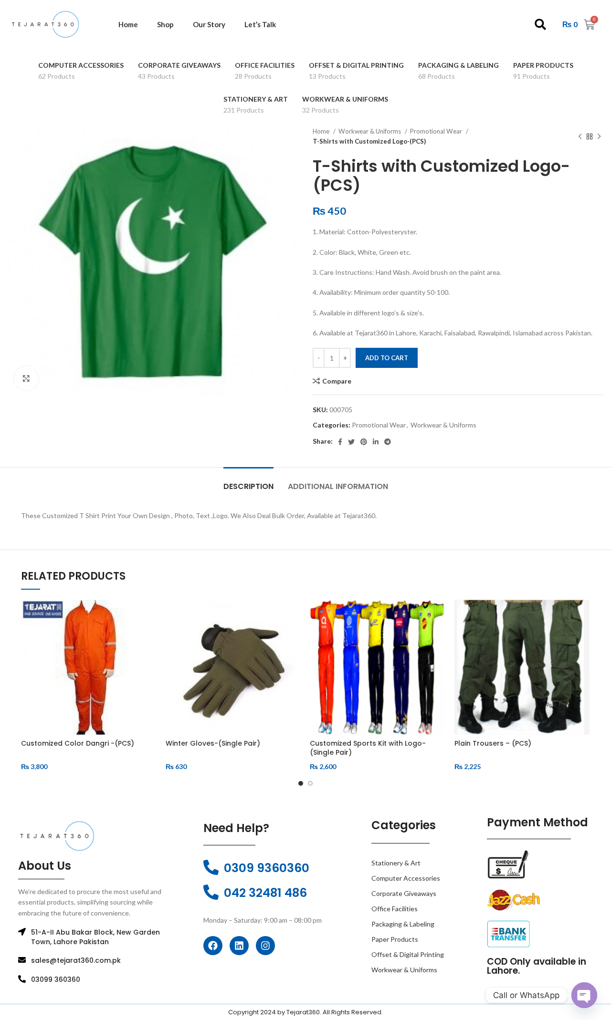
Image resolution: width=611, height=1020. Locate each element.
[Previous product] (580, 136)
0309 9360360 (266, 868)
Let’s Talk (260, 24)
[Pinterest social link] (364, 442)
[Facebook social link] (340, 442)
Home (128, 24)
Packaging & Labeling (402, 924)
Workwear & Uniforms (370, 131)
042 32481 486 (265, 893)
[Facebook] (212, 945)
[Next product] (599, 136)
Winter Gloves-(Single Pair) (213, 743)
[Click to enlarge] (26, 378)
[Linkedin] (239, 945)
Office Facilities (394, 909)
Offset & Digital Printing (407, 954)
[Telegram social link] (387, 442)
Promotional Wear (437, 131)
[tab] (248, 481)
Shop (165, 24)
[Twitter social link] (351, 442)
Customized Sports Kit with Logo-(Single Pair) (368, 748)
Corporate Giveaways (403, 893)
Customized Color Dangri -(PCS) (77, 743)
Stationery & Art (396, 863)
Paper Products (394, 939)
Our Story (209, 24)
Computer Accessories (405, 878)
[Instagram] (265, 945)
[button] (540, 24)
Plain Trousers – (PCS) (492, 743)
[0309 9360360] (211, 867)
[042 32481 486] (211, 892)
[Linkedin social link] (375, 442)
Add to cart (386, 358)
